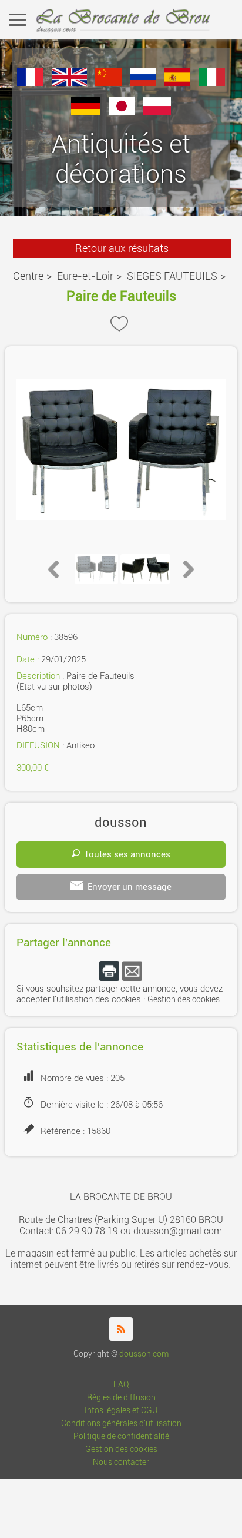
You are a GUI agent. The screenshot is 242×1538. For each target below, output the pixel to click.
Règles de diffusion (121, 1398)
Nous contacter (121, 1462)
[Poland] (157, 111)
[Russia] (143, 82)
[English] (69, 82)
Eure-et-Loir (85, 276)
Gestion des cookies (183, 1000)
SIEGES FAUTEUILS (172, 276)
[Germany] (85, 111)
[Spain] (177, 82)
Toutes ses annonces (127, 854)
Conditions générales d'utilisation (121, 1423)
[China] (108, 82)
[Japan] (122, 111)
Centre (28, 276)
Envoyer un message (130, 886)
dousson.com (144, 1354)
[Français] (30, 82)
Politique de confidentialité (121, 1436)
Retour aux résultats (122, 248)
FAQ (121, 1385)
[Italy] (212, 82)
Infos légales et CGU (121, 1411)
